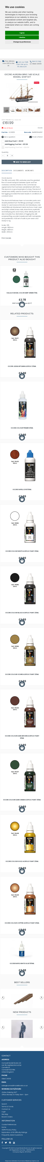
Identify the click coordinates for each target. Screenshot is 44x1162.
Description (7, 170)
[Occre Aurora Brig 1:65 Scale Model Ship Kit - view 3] (19, 110)
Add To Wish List (23, 162)
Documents (18, 170)
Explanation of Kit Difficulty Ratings (14, 1132)
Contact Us (6, 1109)
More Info (29, 170)
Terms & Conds (7, 1106)
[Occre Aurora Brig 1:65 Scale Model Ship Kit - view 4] (25, 110)
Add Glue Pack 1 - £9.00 (14, 141)
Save (37, 82)
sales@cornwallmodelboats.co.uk (15, 1086)
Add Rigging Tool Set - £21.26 (16, 144)
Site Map (5, 1114)
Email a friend (37, 137)
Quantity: (5, 152)
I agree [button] (22, 33)
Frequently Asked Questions (12, 1135)
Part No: (5, 132)
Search (4, 1104)
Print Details (6, 238)
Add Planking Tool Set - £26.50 (17, 147)
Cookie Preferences (9, 1124)
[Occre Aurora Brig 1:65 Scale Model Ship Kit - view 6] (37, 110)
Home (4, 1127)
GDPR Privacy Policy (9, 1130)
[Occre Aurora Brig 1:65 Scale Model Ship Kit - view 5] (31, 110)
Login (4, 1112)
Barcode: (28, 132)
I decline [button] (22, 37)
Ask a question (9, 137)
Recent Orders (7, 1117)
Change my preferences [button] (22, 42)
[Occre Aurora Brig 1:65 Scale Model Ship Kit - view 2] (13, 110)
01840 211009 (6, 1079)
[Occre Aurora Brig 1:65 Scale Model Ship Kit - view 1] (6, 110)
